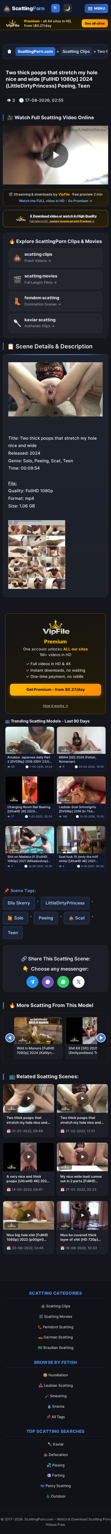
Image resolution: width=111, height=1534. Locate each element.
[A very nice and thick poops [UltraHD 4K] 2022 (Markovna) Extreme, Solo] (28, 1157)
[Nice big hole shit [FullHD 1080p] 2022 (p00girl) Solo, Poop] (28, 1215)
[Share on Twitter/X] (79, 982)
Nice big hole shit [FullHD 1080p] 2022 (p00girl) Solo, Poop (27, 1237)
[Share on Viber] (48, 982)
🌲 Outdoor (56, 1496)
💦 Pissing (56, 1465)
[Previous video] (10, 1037)
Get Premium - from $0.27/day (55, 689)
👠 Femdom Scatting (55, 1327)
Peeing (46, 918)
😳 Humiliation (55, 1375)
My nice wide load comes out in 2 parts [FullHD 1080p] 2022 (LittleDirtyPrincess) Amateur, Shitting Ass (81, 1178)
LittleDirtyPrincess (65, 903)
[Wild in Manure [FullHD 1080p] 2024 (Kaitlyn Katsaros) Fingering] (38, 1030)
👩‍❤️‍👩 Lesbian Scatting (55, 1385)
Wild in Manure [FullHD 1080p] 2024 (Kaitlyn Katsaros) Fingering (35, 1052)
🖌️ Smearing (56, 1396)
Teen (13, 932)
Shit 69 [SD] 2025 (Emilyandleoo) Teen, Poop (86, 1052)
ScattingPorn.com (35, 51)
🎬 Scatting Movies (55, 1316)
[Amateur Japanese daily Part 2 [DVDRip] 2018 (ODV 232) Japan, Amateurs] (29, 740)
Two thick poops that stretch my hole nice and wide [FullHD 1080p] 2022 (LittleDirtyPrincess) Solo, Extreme (82, 1120)
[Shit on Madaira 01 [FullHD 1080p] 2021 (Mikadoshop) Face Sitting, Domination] (29, 839)
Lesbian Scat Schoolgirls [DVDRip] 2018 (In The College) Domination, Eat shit (81, 809)
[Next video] (101, 1037)
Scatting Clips (76, 51)
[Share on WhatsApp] (63, 982)
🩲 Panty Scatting (55, 1485)
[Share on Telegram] (32, 982)
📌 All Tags (55, 1416)
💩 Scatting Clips (55, 1306)
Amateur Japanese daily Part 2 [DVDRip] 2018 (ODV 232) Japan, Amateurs (28, 759)
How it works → (55, 706)
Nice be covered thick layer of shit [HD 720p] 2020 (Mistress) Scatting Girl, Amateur (81, 1237)
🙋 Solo (15, 918)
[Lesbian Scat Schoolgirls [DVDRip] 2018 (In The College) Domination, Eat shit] (81, 790)
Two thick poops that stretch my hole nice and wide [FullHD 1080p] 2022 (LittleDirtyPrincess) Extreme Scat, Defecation (28, 1120)
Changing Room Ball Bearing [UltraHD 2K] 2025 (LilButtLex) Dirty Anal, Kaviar (29, 809)
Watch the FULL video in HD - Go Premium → (55, 201)
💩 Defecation (55, 1454)
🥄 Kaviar (56, 1444)
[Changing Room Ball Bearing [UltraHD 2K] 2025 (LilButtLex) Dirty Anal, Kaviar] (29, 790)
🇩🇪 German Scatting (55, 1337)
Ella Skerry (19, 903)
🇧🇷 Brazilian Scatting (55, 1347)
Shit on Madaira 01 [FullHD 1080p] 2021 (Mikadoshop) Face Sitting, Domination (27, 859)
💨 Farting (56, 1475)
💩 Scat (77, 918)
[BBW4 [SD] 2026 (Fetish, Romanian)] (81, 740)
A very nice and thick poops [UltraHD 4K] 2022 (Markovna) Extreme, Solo (28, 1178)
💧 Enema (55, 1406)
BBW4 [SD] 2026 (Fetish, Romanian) (77, 759)
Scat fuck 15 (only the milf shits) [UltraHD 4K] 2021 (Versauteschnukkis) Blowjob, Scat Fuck (81, 859)
